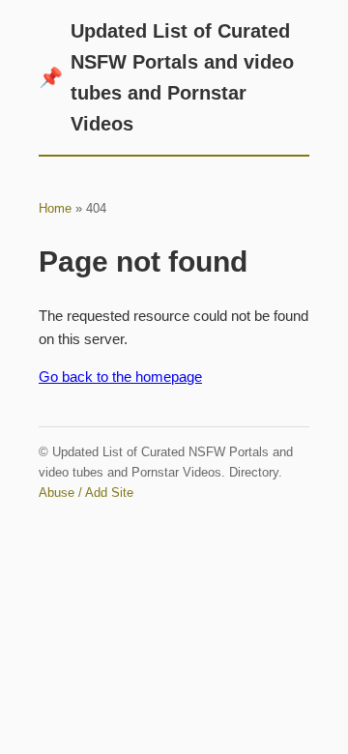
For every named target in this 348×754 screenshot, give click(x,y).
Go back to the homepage (120, 376)
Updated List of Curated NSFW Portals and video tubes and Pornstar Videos (166, 77)
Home (55, 208)
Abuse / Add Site (86, 492)
